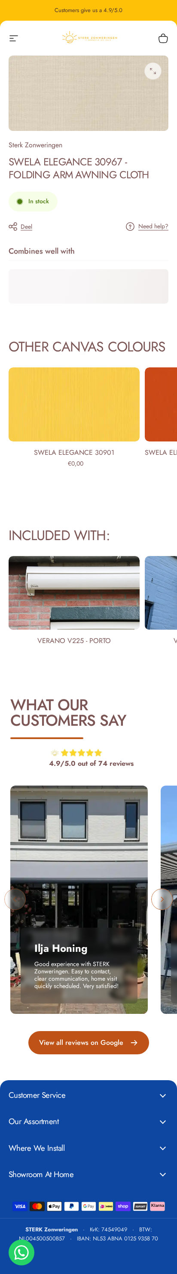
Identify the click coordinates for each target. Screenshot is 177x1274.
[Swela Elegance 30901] (74, 404)
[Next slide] (162, 899)
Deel (26, 226)
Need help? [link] (153, 226)
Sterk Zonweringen (35, 145)
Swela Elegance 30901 (74, 452)
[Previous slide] (15, 899)
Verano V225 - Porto (74, 641)
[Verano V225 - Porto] (74, 593)
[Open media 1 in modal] (153, 71)
